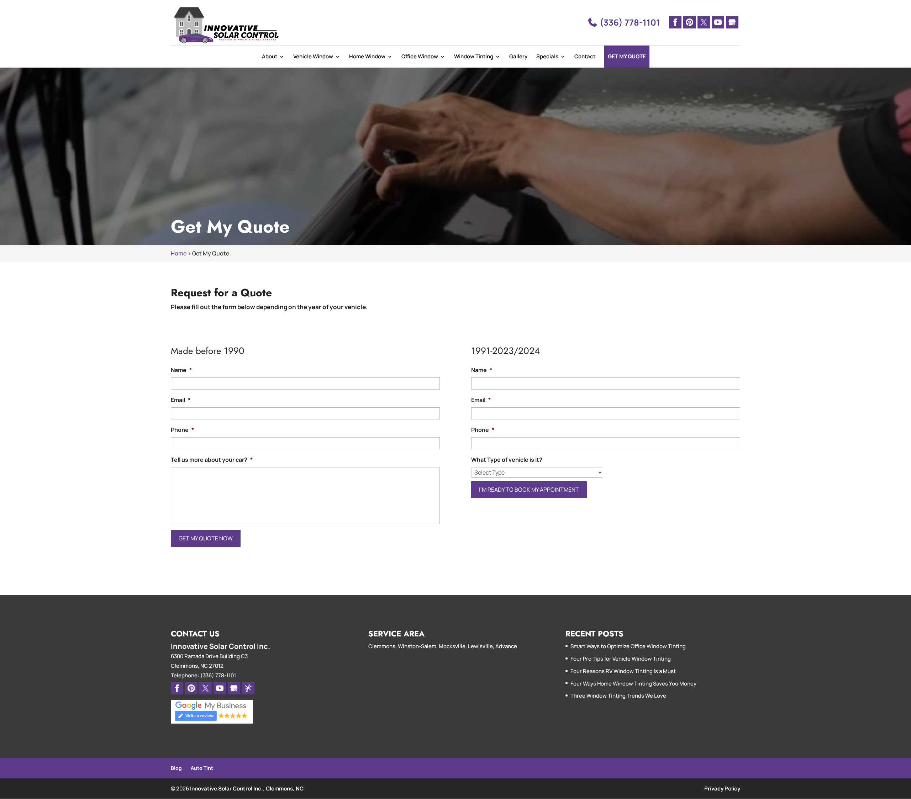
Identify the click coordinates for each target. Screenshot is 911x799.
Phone (182, 430)
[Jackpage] (248, 688)
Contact (584, 56)
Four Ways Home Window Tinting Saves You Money (633, 683)
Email (180, 400)
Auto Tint (202, 767)
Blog (176, 767)
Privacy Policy (722, 788)
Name (181, 370)
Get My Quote (627, 56)
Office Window (419, 56)
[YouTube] (718, 22)
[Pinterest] (689, 22)
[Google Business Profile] (732, 22)
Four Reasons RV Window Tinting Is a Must (623, 671)
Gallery (518, 56)
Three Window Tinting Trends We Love (618, 695)
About (269, 56)
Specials (547, 56)
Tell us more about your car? (212, 460)
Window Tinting (473, 56)
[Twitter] (703, 22)
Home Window (367, 56)
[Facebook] (675, 22)
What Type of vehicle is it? (506, 460)
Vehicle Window (313, 56)
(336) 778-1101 (629, 22)
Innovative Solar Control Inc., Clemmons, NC (247, 788)
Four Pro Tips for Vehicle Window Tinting (620, 658)
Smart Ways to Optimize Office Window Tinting (628, 646)
